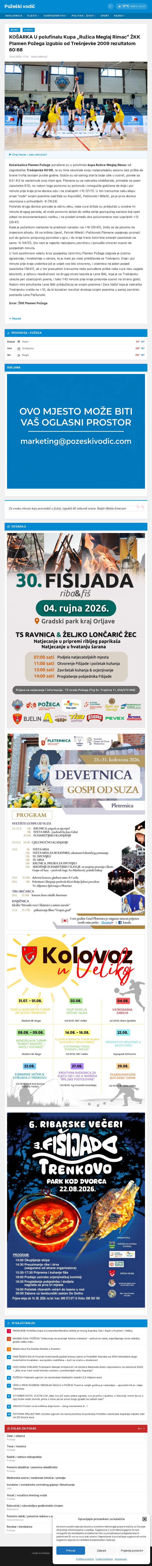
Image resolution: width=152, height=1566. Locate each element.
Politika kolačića (85, 1559)
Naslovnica (13, 15)
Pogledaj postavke (132, 1550)
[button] (144, 1519)
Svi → (141, 1428)
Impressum (121, 1559)
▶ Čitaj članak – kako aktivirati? (28, 154)
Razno (119, 15)
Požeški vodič (19, 6)
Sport (105, 15)
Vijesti (33, 15)
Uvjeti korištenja (104, 1559)
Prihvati (70, 1550)
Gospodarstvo (55, 15)
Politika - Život (84, 15)
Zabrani (101, 1550)
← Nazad (15, 318)
